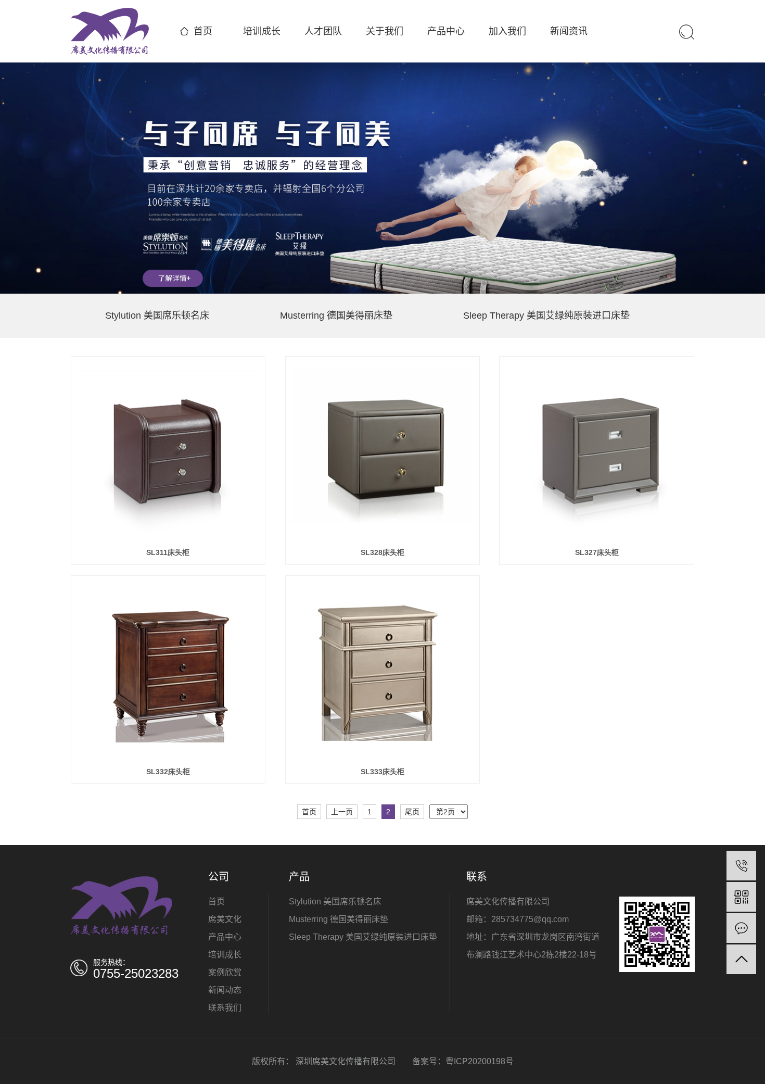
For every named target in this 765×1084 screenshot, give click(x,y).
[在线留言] (741, 928)
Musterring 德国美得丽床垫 (336, 315)
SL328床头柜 (382, 552)
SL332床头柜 (168, 771)
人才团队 (323, 31)
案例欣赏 (226, 972)
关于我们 (384, 31)
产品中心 (446, 31)
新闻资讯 (569, 31)
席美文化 (224, 919)
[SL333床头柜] (383, 670)
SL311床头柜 (167, 552)
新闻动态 (224, 990)
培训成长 (261, 31)
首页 (203, 31)
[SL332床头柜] (168, 670)
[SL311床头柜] (168, 451)
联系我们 (224, 1007)
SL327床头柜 (597, 552)
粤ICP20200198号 (479, 1061)
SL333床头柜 (382, 771)
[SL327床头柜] (596, 451)
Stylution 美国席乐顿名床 (157, 315)
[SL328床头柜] (383, 451)
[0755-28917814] (741, 865)
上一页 (342, 812)
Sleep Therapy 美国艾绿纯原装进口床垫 (546, 315)
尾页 (412, 812)
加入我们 (507, 31)
